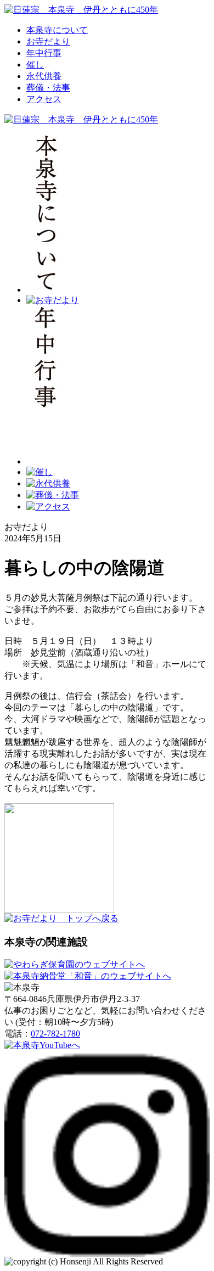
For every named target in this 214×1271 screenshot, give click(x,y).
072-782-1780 (55, 1033)
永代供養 (43, 76)
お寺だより (48, 41)
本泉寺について (57, 30)
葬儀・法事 (48, 87)
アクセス (43, 99)
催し (35, 64)
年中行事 (43, 53)
